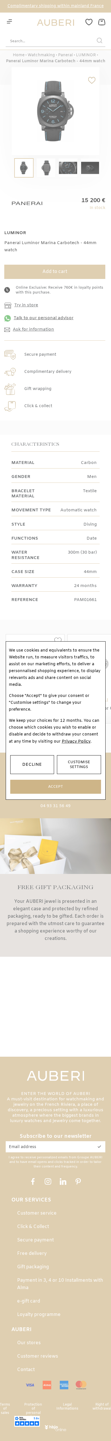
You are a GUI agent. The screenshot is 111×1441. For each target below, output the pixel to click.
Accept (55, 786)
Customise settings (79, 764)
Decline (32, 764)
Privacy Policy (76, 741)
